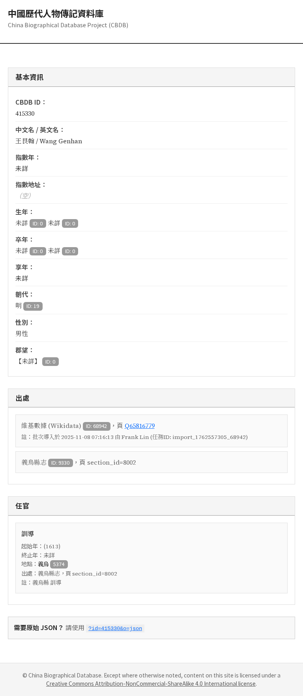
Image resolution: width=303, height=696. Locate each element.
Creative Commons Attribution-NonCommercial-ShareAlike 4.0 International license (151, 683)
